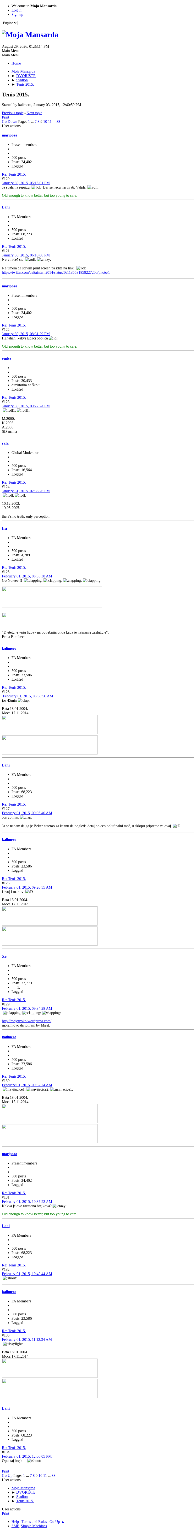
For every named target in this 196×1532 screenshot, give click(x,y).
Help (15, 1522)
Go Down (9, 121)
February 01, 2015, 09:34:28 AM (27, 1008)
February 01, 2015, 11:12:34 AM (27, 1339)
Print (5, 117)
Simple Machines (34, 1526)
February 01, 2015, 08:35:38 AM (27, 576)
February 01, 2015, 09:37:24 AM (27, 1085)
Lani (6, 207)
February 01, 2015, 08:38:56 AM (28, 696)
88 (58, 121)
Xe (4, 956)
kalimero (9, 648)
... (33, 121)
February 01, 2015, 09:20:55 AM (27, 887)
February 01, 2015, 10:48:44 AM (27, 1274)
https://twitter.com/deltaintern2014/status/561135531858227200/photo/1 (56, 272)
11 (50, 121)
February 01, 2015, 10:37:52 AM (27, 1201)
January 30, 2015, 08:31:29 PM (26, 334)
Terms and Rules (34, 1522)
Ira (4, 528)
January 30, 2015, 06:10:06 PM (26, 255)
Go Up (7, 1475)
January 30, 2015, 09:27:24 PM (26, 406)
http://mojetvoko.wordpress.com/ (26, 1021)
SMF (15, 1526)
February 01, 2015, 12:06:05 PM (27, 1456)
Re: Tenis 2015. (14, 174)
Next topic (34, 113)
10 (45, 121)
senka (6, 358)
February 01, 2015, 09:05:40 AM (27, 813)
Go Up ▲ (57, 1522)
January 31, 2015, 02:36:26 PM (26, 491)
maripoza (9, 135)
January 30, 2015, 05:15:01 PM (26, 183)
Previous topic (12, 113)
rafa (5, 443)
